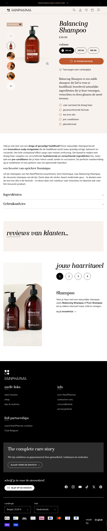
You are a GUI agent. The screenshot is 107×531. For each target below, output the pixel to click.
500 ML (93, 51)
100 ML (81, 51)
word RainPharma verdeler (18, 426)
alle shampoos (64, 312)
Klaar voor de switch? (24, 465)
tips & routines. (12, 404)
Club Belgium (11, 431)
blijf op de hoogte (21, 488)
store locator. (11, 395)
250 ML (68, 51)
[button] (74, 10)
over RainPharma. (66, 395)
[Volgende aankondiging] (100, 3)
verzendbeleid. (65, 404)
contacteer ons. (65, 400)
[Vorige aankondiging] (7, 3)
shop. (7, 400)
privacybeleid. (64, 409)
